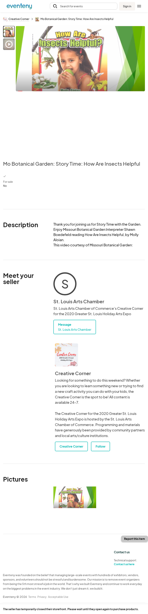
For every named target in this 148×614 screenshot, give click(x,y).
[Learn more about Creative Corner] (66, 354)
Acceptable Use (58, 596)
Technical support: (125, 562)
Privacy (42, 596)
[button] (83, 6)
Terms (32, 596)
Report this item (134, 538)
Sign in (127, 6)
